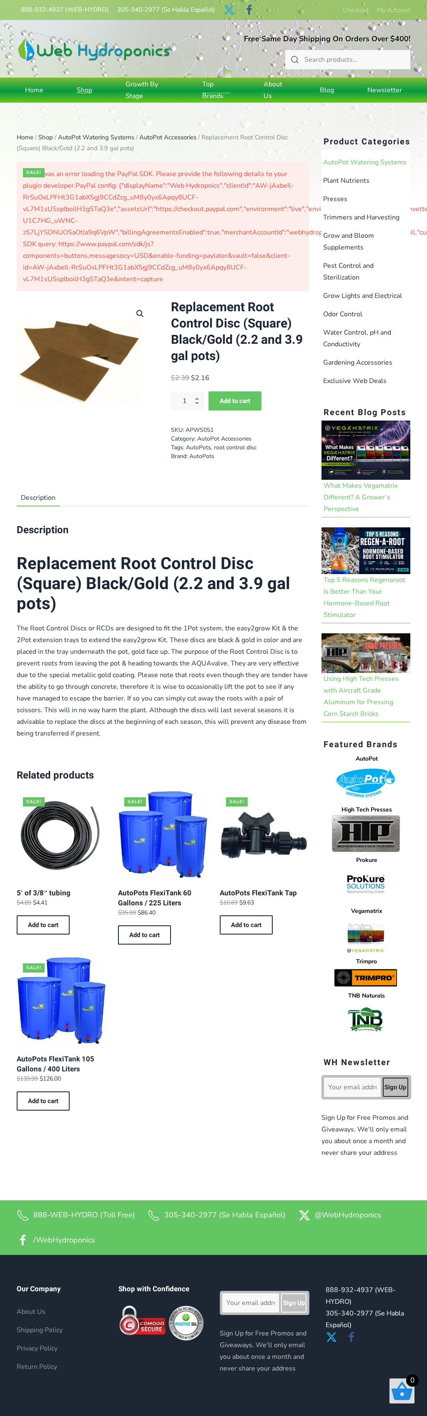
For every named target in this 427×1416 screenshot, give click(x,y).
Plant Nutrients (346, 180)
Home (34, 90)
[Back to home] (94, 49)
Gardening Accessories (357, 362)
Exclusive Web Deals (355, 380)
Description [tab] (38, 497)
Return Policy (37, 1366)
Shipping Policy (40, 1330)
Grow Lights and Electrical (362, 295)
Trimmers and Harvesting (361, 217)
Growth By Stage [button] (142, 90)
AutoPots (198, 447)
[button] (140, 313)
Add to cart (235, 401)
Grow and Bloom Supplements (348, 241)
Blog (327, 90)
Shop (45, 137)
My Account (393, 10)
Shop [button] (84, 90)
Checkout (355, 10)
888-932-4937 (65, 9)
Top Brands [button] (213, 90)
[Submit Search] (294, 59)
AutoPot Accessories (167, 137)
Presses (335, 199)
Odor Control (342, 314)
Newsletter (384, 90)
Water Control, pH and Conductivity (357, 338)
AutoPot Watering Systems (96, 137)
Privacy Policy (37, 1348)
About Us (273, 90)
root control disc (235, 447)
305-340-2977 (166, 9)
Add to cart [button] (43, 925)
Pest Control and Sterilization (348, 271)
